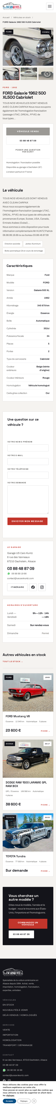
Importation (10, 1035)
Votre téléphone (18, 469)
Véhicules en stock (22, 17)
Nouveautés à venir (15, 1010)
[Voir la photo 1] (11, 74)
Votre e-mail (15, 455)
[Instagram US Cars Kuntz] (42, 587)
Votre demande (16, 483)
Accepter (9, 1101)
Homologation (12, 1040)
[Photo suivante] (47, 54)
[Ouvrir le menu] (49, 6)
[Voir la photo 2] (29, 74)
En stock (8, 1005)
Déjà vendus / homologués (20, 1015)
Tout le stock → (13, 661)
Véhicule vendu (28, 131)
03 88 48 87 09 (28, 141)
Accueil (6, 17)
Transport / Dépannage (18, 1045)
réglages (10, 1095)
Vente (6, 1030)
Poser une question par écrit (28, 151)
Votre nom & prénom (19, 442)
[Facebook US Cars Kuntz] (33, 587)
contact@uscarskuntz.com (20, 578)
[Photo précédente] (8, 54)
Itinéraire (17, 587)
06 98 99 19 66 (19, 573)
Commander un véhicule (28, 923)
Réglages (24, 1101)
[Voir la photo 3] (47, 74)
